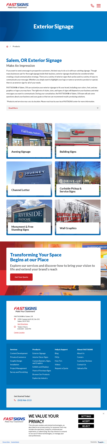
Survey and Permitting (19, 372)
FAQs (57, 357)
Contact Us (81, 364)
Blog (57, 353)
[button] (103, 413)
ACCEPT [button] (86, 421)
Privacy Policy (6, 442)
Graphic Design (16, 361)
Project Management (18, 368)
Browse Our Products (41, 374)
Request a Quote (61, 368)
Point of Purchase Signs (41, 371)
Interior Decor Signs (40, 357)
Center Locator (19, 332)
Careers (80, 357)
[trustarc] (101, 442)
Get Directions (23, 324)
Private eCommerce (18, 357)
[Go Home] (7, 46)
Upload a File (82, 368)
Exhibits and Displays (40, 367)
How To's (58, 361)
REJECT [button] (86, 426)
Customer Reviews (84, 361)
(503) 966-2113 (24, 400)
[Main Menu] (99, 6)
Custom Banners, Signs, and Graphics (41, 362)
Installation (14, 364)
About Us (80, 353)
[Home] (17, 5)
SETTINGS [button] (86, 416)
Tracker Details (15, 442)
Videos (57, 364)
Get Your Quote (21, 277)
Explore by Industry (40, 378)
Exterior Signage (39, 353)
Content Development (19, 353)
